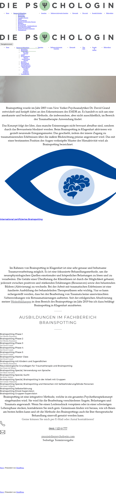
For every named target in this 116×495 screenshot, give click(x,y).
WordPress (20, 468)
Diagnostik (75, 13)
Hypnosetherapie (22, 20)
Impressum (53, 464)
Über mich (85, 13)
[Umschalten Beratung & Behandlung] (35, 48)
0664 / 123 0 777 (58, 428)
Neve (2, 468)
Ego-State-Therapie (23, 17)
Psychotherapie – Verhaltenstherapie (27, 26)
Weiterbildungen (21, 301)
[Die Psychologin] (56, 10)
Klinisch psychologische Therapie (27, 21)
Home (7, 13)
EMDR (20, 19)
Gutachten (43, 13)
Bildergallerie (109, 13)
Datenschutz (62, 464)
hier (57, 458)
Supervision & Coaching (24, 27)
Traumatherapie (22, 30)
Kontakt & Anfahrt (97, 13)
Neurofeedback (22, 24)
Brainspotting (21, 16)
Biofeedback (21, 14)
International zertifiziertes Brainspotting (21, 219)
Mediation (20, 23)
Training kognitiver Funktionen (26, 28)
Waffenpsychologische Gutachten (59, 13)
